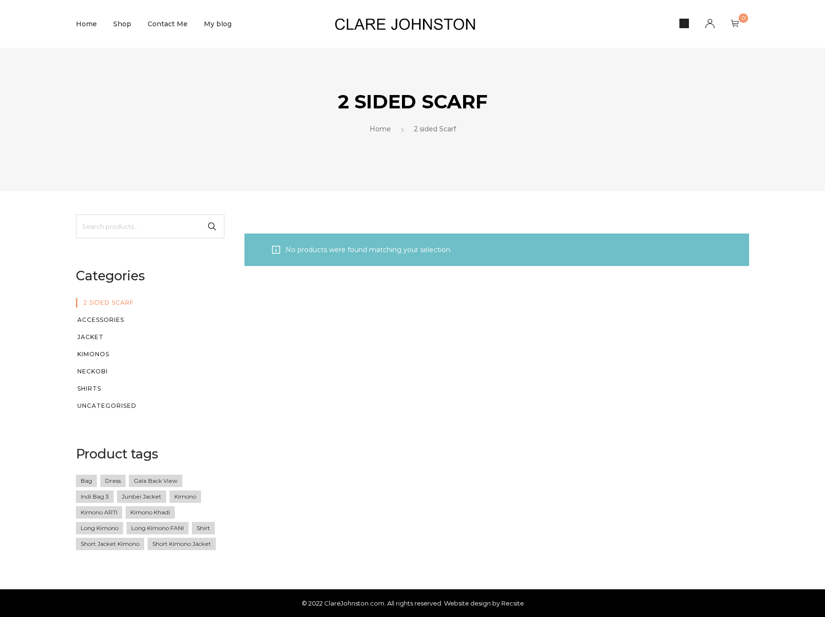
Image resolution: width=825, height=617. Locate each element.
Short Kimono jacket (181, 543)
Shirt (203, 528)
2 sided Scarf (108, 302)
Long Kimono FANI (157, 528)
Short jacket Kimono (110, 543)
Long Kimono (99, 528)
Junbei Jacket (141, 496)
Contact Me (168, 24)
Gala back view (156, 480)
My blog (218, 24)
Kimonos (93, 354)
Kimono (185, 496)
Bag (86, 480)
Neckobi (92, 371)
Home (86, 24)
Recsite (512, 603)
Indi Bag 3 (95, 496)
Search (212, 226)
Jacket (90, 336)
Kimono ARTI (99, 512)
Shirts (89, 388)
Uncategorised (107, 405)
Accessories (100, 319)
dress (113, 480)
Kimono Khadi (150, 512)
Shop (122, 24)
